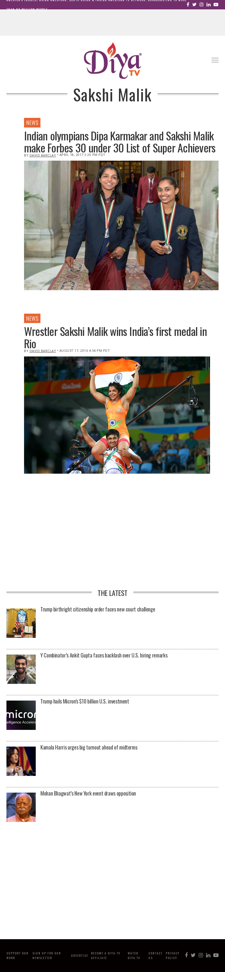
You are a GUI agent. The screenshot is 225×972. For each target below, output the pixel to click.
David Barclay (43, 155)
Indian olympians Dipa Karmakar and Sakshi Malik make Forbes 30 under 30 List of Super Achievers (119, 141)
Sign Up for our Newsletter (47, 955)
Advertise (79, 955)
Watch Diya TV (134, 955)
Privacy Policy (173, 955)
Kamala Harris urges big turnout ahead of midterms (88, 747)
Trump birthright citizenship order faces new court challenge (97, 609)
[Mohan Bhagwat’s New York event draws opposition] (21, 808)
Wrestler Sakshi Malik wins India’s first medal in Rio (115, 337)
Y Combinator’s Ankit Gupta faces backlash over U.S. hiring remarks (103, 655)
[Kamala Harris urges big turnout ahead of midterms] (21, 762)
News (32, 122)
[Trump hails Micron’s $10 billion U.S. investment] (21, 716)
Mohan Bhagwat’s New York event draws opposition (88, 793)
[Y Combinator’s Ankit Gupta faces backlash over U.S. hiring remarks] (21, 670)
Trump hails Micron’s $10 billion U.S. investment (84, 701)
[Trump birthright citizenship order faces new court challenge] (21, 624)
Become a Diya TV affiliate (105, 955)
